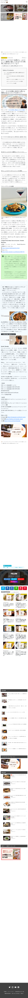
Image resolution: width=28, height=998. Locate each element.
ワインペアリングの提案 (11, 83)
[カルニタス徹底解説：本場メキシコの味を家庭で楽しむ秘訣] (4, 719)
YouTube (22, 579)
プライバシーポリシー (11, 991)
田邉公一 (22, 567)
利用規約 (5, 991)
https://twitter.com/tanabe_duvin (14, 419)
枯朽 (17, 567)
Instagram (14, 581)
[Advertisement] (14, 36)
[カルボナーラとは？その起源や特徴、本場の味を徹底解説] (4, 731)
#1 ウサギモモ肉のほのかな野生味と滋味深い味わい (15, 76)
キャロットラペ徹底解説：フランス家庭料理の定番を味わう (17, 748)
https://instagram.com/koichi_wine (16, 417)
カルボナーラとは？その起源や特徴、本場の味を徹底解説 (17, 730)
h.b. (5, 567)
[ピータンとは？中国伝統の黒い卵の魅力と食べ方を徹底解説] (4, 725)
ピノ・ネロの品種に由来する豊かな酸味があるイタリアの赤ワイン (14, 73)
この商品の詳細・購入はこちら (8, 334)
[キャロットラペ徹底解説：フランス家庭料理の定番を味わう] (4, 749)
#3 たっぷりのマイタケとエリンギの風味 (15, 81)
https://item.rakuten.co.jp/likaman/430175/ (13, 252)
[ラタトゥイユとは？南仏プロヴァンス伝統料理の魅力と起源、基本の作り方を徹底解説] (4, 737)
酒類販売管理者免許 (8, 993)
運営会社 (22, 993)
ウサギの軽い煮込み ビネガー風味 (16, 110)
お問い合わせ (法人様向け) (16, 993)
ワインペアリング (13, 52)
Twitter (14, 579)
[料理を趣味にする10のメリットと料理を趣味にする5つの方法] (4, 700)
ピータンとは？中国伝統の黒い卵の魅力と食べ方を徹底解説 (17, 724)
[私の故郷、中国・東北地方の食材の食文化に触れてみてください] (4, 743)
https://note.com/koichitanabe (12, 421)
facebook (8, 579)
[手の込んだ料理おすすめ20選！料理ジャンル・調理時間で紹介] (4, 694)
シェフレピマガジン (6, 52)
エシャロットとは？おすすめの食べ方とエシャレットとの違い (15, 712)
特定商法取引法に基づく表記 (19, 991)
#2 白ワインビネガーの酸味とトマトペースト (15, 79)
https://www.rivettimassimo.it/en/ (11, 248)
